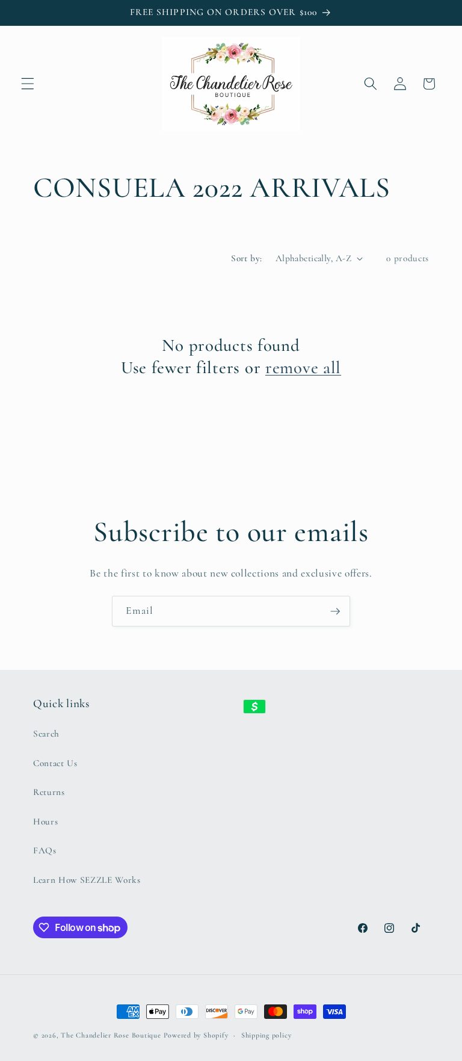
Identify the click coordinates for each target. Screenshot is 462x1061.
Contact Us (55, 763)
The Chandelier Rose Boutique (111, 1035)
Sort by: (246, 258)
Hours (45, 821)
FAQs (45, 850)
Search (46, 733)
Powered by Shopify (196, 1035)
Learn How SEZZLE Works (87, 879)
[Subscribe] (335, 611)
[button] (27, 83)
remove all (303, 367)
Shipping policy (266, 1035)
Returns (49, 792)
